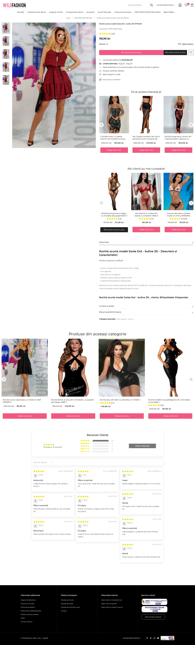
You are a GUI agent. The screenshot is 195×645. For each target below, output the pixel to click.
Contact (64, 611)
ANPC (23, 618)
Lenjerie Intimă (56, 12)
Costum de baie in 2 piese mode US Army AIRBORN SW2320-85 (178, 214)
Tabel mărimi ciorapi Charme (112, 607)
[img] (38, 471)
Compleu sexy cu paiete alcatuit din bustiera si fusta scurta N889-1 (112, 137)
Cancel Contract (26, 622)
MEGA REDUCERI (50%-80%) (147, 12)
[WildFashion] (14, 5)
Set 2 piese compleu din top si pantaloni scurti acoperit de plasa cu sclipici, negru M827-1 (146, 137)
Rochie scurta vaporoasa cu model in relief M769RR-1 (22, 401)
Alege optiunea (114, 150)
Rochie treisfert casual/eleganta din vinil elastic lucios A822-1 (169, 401)
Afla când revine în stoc (131, 52)
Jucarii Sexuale (104, 12)
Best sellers (122, 319)
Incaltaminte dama (74, 12)
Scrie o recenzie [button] (142, 446)
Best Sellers (169, 12)
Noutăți (20, 12)
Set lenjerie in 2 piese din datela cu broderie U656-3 (146, 214)
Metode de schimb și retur (70, 607)
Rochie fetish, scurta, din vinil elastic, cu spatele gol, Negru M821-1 (72, 401)
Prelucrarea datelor (28, 607)
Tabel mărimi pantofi (109, 603)
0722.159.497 (127, 60)
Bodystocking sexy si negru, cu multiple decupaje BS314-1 (114, 214)
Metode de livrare (67, 600)
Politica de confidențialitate (31, 611)
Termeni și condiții (27, 603)
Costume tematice (122, 12)
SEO (39, 638)
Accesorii (90, 12)
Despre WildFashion (28, 600)
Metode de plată (67, 603)
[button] (104, 34)
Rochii (130, 319)
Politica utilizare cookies (30, 614)
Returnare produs (153, 617)
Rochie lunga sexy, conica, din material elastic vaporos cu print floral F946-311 (178, 137)
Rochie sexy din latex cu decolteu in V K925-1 (120, 400)
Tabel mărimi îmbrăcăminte (111, 600)
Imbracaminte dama (36, 12)
